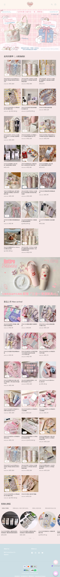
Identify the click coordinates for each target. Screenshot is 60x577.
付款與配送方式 (24, 576)
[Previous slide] (2, 30)
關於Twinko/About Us (9, 552)
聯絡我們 (6, 554)
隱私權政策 (31, 576)
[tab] (5, 508)
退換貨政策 (17, 576)
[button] (4, 4)
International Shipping (40, 576)
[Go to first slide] (57, 30)
